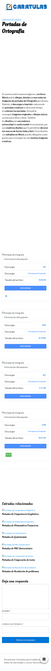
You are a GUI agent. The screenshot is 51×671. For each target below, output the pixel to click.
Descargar (25, 288)
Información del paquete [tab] (16, 259)
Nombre (6, 611)
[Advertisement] (25, 65)
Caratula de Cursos (11, 19)
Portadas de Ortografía (37, 273)
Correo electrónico (13, 624)
